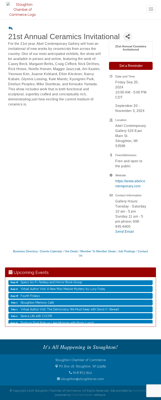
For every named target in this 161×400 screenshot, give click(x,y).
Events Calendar (51, 251)
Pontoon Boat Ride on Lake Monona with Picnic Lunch (57, 320)
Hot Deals (71, 251)
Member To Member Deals (98, 251)
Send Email (124, 231)
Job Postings (126, 251)
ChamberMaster (82, 394)
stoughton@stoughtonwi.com (82, 379)
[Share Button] (127, 36)
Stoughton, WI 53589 (82, 366)
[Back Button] (10, 29)
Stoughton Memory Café (37, 300)
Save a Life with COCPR (36, 313)
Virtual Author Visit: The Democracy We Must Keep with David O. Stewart (70, 306)
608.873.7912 (82, 372)
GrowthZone (141, 390)
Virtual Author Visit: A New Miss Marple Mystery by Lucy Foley (63, 286)
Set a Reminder (131, 66)
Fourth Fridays (30, 293)
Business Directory (25, 251)
